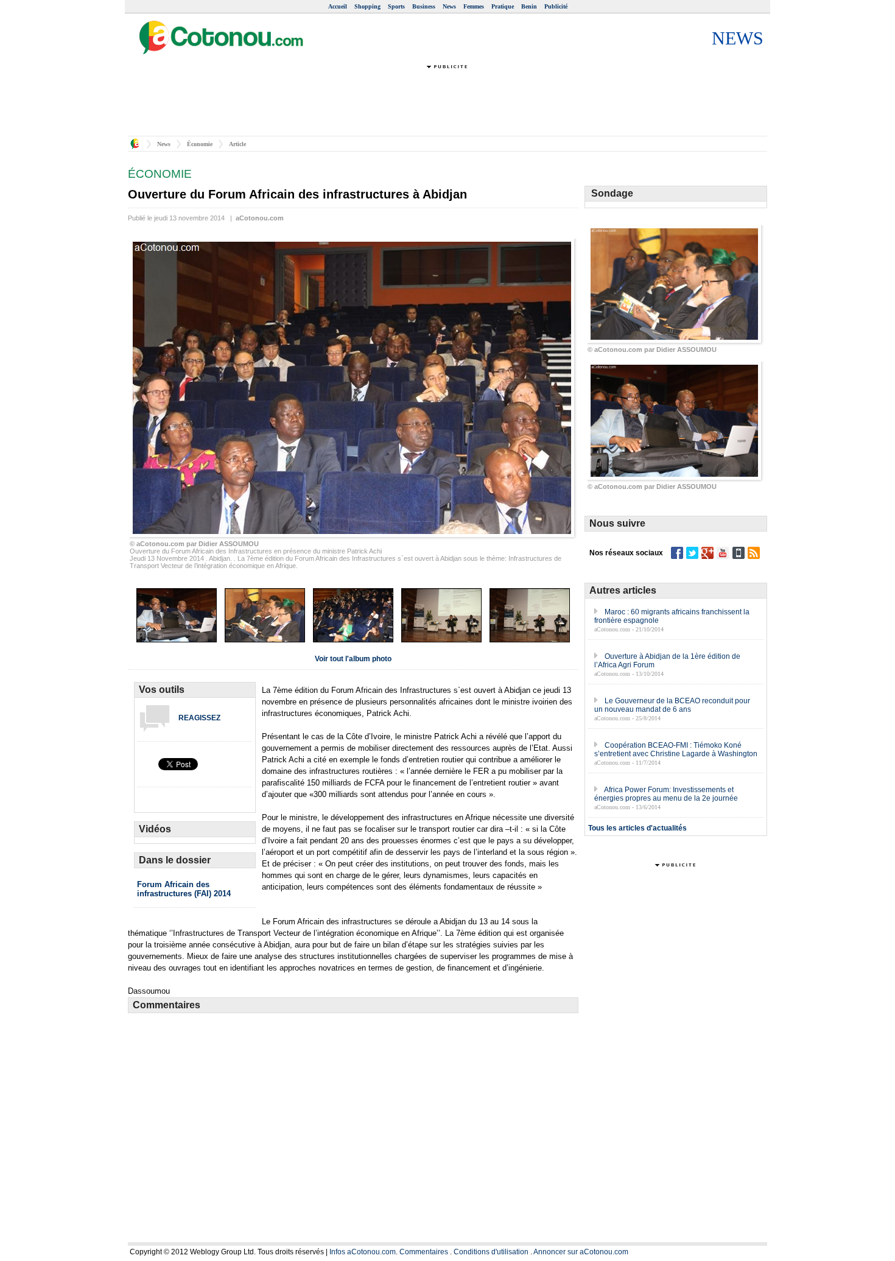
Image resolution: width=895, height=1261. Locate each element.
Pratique (502, 6)
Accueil (337, 6)
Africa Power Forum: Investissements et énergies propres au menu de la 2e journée (666, 794)
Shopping (367, 6)
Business (423, 6)
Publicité (555, 6)
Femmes (473, 6)
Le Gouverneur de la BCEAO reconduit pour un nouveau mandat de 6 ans (672, 705)
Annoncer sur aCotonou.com (580, 1252)
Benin (529, 6)
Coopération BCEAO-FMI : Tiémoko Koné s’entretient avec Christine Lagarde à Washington (675, 749)
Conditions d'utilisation (491, 1252)
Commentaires (423, 1252)
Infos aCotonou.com (362, 1252)
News (449, 6)
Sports (396, 6)
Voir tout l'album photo (353, 659)
